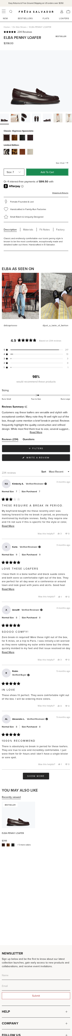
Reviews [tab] (10, 440)
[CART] (68, 11)
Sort (44, 471)
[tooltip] (25, 407)
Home (7, 27)
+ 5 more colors (24, 845)
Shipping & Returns (60, 192)
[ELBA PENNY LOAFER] (18, 815)
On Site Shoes (19, 27)
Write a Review (44, 458)
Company (10, 1023)
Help (6, 1011)
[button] (36, 32)
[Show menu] (3, 11)
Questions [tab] (29, 440)
